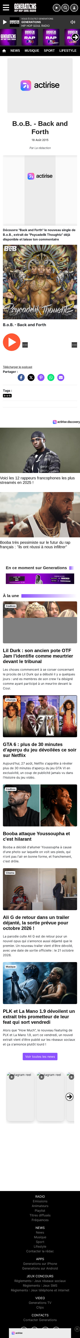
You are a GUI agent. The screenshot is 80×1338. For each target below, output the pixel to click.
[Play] (5, 22)
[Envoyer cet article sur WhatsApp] (49, 379)
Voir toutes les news (40, 1056)
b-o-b (7, 395)
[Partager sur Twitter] (30, 379)
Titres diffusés (40, 1215)
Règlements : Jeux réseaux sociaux (40, 1281)
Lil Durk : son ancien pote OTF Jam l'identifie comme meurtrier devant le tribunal (38, 656)
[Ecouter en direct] (57, 8)
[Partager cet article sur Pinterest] (40, 379)
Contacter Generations (40, 1320)
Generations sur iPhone (40, 1264)
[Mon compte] (74, 8)
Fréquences (40, 1220)
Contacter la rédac (40, 1251)
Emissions (40, 1201)
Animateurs (40, 1206)
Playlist (40, 1210)
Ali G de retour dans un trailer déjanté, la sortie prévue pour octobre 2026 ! (36, 923)
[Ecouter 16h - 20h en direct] (40, 578)
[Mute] (73, 22)
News (15, 50)
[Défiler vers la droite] (69, 1097)
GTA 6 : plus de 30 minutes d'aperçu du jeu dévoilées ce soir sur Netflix (39, 750)
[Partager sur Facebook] (20, 379)
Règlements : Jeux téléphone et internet (40, 1290)
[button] (20, 1096)
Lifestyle (68, 50)
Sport (49, 50)
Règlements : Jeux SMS (40, 1285)
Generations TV (40, 1303)
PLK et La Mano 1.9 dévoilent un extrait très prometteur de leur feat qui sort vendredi (39, 1017)
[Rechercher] (65, 8)
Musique (32, 50)
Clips (40, 1307)
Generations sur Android (40, 1268)
